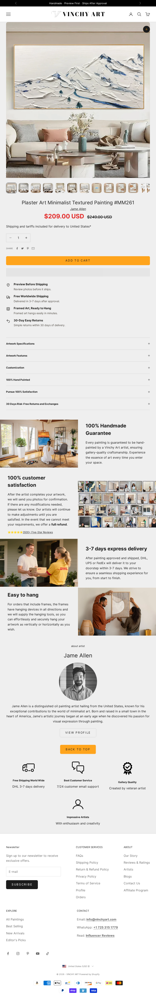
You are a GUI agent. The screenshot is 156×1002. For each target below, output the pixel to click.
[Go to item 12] (145, 188)
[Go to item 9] (108, 188)
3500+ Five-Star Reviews (38, 532)
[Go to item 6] (72, 188)
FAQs (79, 856)
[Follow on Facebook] (8, 953)
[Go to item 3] (35, 188)
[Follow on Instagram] (18, 953)
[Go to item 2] (23, 188)
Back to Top (78, 749)
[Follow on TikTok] (47, 953)
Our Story (131, 856)
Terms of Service (88, 883)
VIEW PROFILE (78, 732)
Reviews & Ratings (137, 862)
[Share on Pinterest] (27, 248)
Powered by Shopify (89, 974)
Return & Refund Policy (92, 869)
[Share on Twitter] (22, 248)
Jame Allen (78, 209)
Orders (81, 897)
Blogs (128, 876)
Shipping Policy (87, 862)
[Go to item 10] (121, 188)
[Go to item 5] (60, 188)
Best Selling (14, 926)
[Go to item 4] (48, 188)
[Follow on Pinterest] (28, 953)
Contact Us (132, 883)
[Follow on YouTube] (38, 953)
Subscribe (22, 884)
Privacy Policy (86, 876)
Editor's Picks (16, 940)
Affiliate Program (136, 890)
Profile (80, 890)
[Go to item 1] (11, 188)
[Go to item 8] (96, 188)
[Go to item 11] (133, 188)
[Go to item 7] (84, 188)
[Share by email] (33, 248)
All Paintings (15, 919)
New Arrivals (15, 933)
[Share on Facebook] (17, 248)
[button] (78, 272)
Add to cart (78, 260)
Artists (128, 869)
